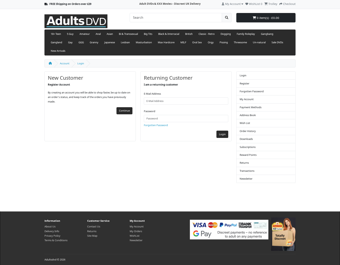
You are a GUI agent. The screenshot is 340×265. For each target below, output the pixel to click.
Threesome (240, 42)
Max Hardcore (166, 42)
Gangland (56, 42)
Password (149, 111)
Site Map (92, 235)
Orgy (211, 42)
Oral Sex (197, 42)
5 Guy (70, 34)
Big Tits (148, 34)
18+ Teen (56, 34)
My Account (247, 99)
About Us (49, 226)
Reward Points (248, 155)
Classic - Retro (207, 34)
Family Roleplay (246, 34)
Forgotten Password (156, 125)
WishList (135, 235)
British (189, 34)
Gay (70, 42)
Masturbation (144, 42)
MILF (183, 42)
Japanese (109, 42)
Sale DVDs (277, 42)
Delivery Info (51, 231)
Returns (244, 162)
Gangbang (267, 34)
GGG (81, 42)
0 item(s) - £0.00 (267, 18)
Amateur (84, 34)
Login (80, 63)
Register (244, 83)
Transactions (247, 171)
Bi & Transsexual (128, 34)
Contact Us (93, 226)
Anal (98, 34)
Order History (248, 131)
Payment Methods (250, 107)
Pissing (224, 42)
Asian (110, 34)
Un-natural (259, 42)
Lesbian (125, 42)
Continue (124, 110)
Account (64, 63)
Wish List (245, 123)
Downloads (246, 139)
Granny (94, 42)
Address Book (248, 115)
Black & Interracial (168, 34)
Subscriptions (248, 147)
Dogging (226, 34)
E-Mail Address (152, 93)
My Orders (136, 231)
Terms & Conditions (55, 240)
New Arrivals (58, 51)
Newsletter (246, 178)
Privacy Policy (52, 235)
